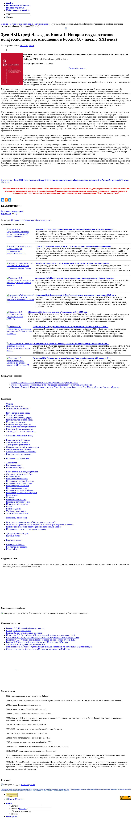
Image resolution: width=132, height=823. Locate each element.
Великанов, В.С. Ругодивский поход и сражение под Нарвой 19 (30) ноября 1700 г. (42, 637)
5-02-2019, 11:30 (27, 45)
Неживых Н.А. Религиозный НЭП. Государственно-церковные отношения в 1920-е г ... (76, 295)
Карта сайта (11, 549)
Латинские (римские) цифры (19, 417)
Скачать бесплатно (77, 68)
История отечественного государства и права (26, 529)
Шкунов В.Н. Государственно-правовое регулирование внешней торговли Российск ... (75, 229)
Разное (9, 506)
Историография (13, 476)
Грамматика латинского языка (19, 420)
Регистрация (11, 816)
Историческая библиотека (22, 220)
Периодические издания (17, 504)
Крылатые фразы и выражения (19, 429)
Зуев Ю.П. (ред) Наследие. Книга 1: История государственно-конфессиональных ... (74, 246)
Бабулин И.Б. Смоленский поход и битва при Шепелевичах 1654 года (37, 642)
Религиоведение (43, 220)
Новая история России (16, 499)
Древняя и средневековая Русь (19, 474)
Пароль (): (19, 808)
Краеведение (12, 495)
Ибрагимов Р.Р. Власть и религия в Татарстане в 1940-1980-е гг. (57, 312)
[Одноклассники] (6, 200)
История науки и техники (17, 486)
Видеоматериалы (13, 540)
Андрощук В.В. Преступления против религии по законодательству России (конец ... (74, 278)
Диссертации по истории (17, 533)
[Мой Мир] (9, 200)
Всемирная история (14, 467)
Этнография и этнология (17, 513)
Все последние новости (16, 547)
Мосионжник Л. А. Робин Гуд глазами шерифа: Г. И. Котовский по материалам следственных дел (49, 647)
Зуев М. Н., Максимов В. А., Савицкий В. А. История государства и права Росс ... (73, 263)
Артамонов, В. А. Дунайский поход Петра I (25, 644)
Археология (11, 463)
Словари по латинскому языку (19, 436)
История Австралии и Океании (20, 481)
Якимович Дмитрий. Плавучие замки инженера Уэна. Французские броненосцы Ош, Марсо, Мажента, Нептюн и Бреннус (65, 387)
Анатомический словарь (17, 442)
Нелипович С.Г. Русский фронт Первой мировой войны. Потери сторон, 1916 (40, 640)
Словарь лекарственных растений (21, 452)
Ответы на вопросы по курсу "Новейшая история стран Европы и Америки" (40, 524)
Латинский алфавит (15, 415)
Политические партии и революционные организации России (33, 527)
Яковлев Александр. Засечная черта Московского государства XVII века (38, 649)
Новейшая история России (18, 502)
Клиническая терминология (18, 424)
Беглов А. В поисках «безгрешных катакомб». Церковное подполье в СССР (44, 382)
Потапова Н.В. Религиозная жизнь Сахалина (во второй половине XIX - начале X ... (72, 358)
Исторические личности (17, 479)
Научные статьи (13, 536)
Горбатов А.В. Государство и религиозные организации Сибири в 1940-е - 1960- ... (70, 326)
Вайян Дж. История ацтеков (18, 630)
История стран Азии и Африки (20, 490)
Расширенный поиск (15, 544)
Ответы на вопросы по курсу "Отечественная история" (30, 522)
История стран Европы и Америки (21, 492)
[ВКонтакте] (2, 200)
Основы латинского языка (17, 408)
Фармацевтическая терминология (21, 427)
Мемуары (10, 497)
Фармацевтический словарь (18, 449)
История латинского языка (18, 413)
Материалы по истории (16, 518)
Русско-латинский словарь (18, 440)
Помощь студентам (14, 406)
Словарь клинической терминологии (22, 447)
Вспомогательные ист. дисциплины (22, 472)
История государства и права (19, 483)
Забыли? (22, 808)
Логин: (14, 806)
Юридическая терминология (18, 454)
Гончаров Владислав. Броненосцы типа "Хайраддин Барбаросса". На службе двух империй (51, 385)
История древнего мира (16, 488)
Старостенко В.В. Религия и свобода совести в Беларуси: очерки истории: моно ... (70, 343)
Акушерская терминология (18, 445)
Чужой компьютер (22, 811)
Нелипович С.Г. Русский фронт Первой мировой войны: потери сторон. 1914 (40, 635)
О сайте (9, 404)
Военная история (13, 465)
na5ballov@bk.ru (28, 785)
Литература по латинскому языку (21, 431)
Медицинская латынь (15, 422)
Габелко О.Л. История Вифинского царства (25, 628)
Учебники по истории (16, 511)
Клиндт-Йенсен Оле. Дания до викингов (24, 633)
